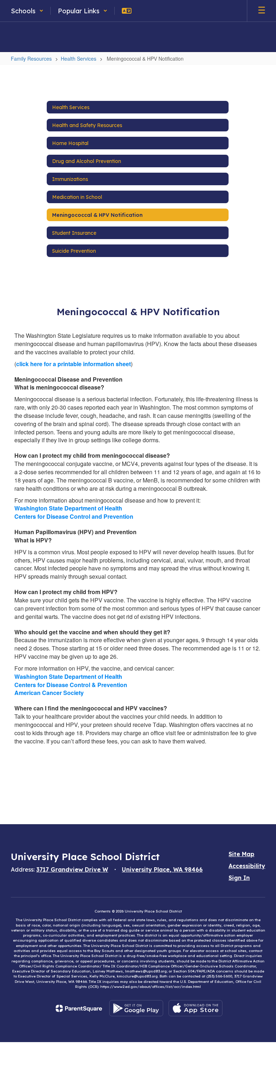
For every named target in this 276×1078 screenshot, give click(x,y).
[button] (27, 11)
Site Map (241, 854)
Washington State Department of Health (68, 508)
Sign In (239, 877)
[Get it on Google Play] (136, 1008)
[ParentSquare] (79, 1008)
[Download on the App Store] (195, 1008)
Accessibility (247, 865)
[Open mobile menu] (261, 11)
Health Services (78, 58)
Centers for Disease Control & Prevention (70, 685)
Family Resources (31, 58)
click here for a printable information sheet (73, 364)
